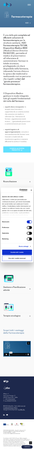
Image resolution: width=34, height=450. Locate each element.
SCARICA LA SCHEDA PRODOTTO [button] (17, 149)
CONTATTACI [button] (27, 446)
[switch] (29, 227)
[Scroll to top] (30, 443)
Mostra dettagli (23, 246)
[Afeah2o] (7, 4)
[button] (29, 5)
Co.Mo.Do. (21, 409)
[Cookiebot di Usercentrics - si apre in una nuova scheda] (20, 190)
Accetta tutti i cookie (17, 252)
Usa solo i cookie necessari (17, 258)
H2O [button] (27, 23)
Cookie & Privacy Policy (10, 408)
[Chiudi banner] (31, 190)
